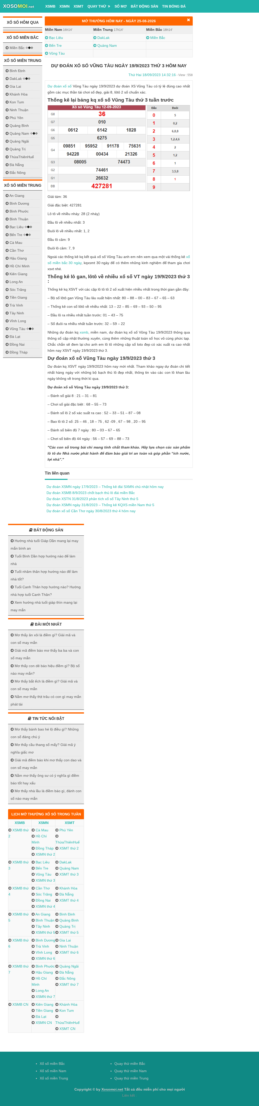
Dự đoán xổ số (60, 86)
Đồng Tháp (44, 848)
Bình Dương (45, 940)
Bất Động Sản (144, 6)
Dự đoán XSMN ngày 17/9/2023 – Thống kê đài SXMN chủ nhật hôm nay (105, 487)
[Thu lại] (188, 20)
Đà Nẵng (66, 894)
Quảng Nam (106, 45)
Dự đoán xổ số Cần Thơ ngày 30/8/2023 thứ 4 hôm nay (91, 511)
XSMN (64, 6)
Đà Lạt (40, 1017)
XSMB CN (19, 1004)
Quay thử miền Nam (130, 1071)
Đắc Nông (66, 978)
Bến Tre (55, 45)
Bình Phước (45, 966)
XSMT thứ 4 (68, 900)
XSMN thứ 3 (45, 880)
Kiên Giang (44, 1004)
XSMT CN (66, 1029)
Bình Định (66, 914)
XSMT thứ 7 (68, 984)
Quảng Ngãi (68, 966)
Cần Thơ (42, 888)
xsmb (84, 332)
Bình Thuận (44, 920)
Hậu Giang (44, 972)
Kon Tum (66, 1010)
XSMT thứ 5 (68, 932)
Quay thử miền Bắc (129, 1064)
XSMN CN (43, 1023)
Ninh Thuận (68, 946)
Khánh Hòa (67, 888)
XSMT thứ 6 (68, 952)
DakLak (103, 38)
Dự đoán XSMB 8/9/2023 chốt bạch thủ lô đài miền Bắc (91, 493)
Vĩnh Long (43, 952)
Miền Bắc (157, 38)
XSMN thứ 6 (45, 958)
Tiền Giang (44, 1010)
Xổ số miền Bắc (52, 1064)
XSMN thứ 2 (45, 854)
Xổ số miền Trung (54, 1078)
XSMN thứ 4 (45, 906)
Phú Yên (65, 830)
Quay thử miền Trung (131, 1078)
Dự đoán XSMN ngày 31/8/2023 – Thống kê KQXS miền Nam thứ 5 (100, 505)
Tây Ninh (42, 926)
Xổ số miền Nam (53, 1071)
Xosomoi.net (112, 1089)
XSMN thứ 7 (45, 997)
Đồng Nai (43, 900)
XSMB (50, 6)
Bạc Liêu (55, 38)
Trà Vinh (42, 946)
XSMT (78, 6)
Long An (42, 991)
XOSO (18, 6)
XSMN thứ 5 (45, 932)
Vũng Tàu (56, 53)
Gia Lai (64, 940)
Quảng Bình (68, 920)
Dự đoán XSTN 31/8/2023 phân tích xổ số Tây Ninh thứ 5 (92, 499)
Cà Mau (41, 830)
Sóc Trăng (43, 894)
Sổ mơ (121, 6)
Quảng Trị (66, 926)
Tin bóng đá (174, 6)
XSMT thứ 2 (68, 848)
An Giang (42, 914)
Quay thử (97, 6)
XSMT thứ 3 (68, 874)
